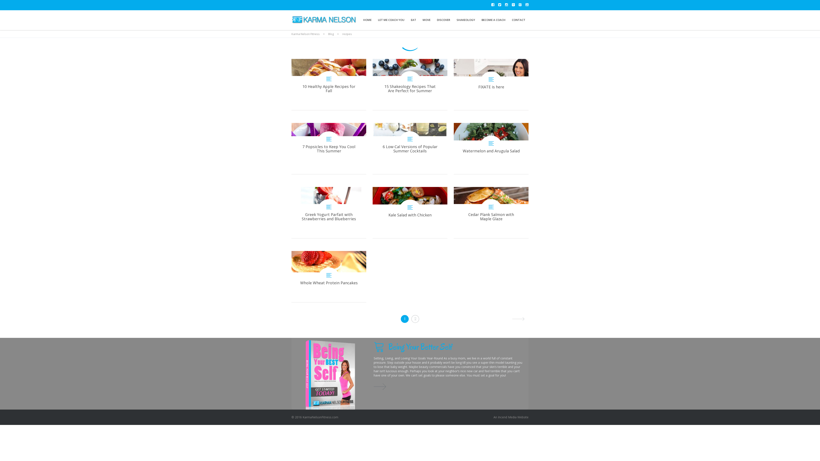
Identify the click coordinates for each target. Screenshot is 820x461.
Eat (413, 20)
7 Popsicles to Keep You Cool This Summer (328, 148)
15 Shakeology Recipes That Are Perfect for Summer (410, 84)
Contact (518, 20)
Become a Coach (493, 20)
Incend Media (507, 417)
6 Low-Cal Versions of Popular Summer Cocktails (410, 148)
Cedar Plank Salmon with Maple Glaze (491, 212)
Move (426, 20)
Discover (443, 20)
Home (367, 20)
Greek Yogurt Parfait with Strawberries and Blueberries (328, 212)
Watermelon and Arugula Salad (491, 148)
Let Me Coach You (391, 20)
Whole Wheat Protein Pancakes (328, 276)
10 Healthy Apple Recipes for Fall (328, 84)
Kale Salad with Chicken (410, 212)
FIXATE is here (491, 84)
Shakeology (466, 20)
